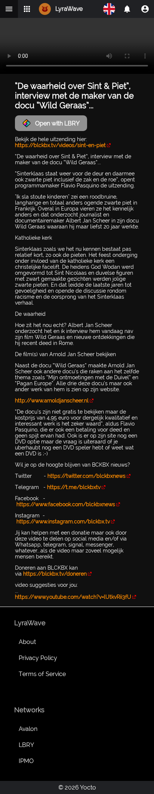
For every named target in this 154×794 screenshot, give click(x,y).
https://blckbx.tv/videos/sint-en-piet (60, 145)
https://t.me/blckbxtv (74, 487)
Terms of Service (42, 674)
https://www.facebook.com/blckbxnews (65, 504)
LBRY (26, 744)
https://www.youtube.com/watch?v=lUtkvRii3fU (73, 597)
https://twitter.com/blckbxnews (86, 476)
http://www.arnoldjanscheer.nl (52, 401)
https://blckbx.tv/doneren (55, 574)
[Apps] (27, 9)
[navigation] (145, 9)
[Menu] (9, 9)
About (27, 641)
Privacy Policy (38, 657)
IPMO (26, 761)
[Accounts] (127, 9)
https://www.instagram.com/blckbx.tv (63, 521)
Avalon (28, 728)
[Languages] (109, 9)
